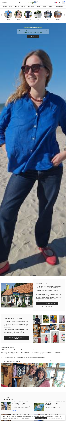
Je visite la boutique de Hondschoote (47, 303)
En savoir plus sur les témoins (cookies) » (55, 418)
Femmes (10, 6)
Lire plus (14, 410)
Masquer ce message (41, 418)
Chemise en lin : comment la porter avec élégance (21, 402)
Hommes (17, 6)
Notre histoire (59, 6)
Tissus (44, 6)
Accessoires (31, 6)
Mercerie (51, 6)
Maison (38, 6)
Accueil (5, 6)
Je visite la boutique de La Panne (46, 306)
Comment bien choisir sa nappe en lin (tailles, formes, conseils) (55, 403)
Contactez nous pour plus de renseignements (16, 338)
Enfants (23, 6)
